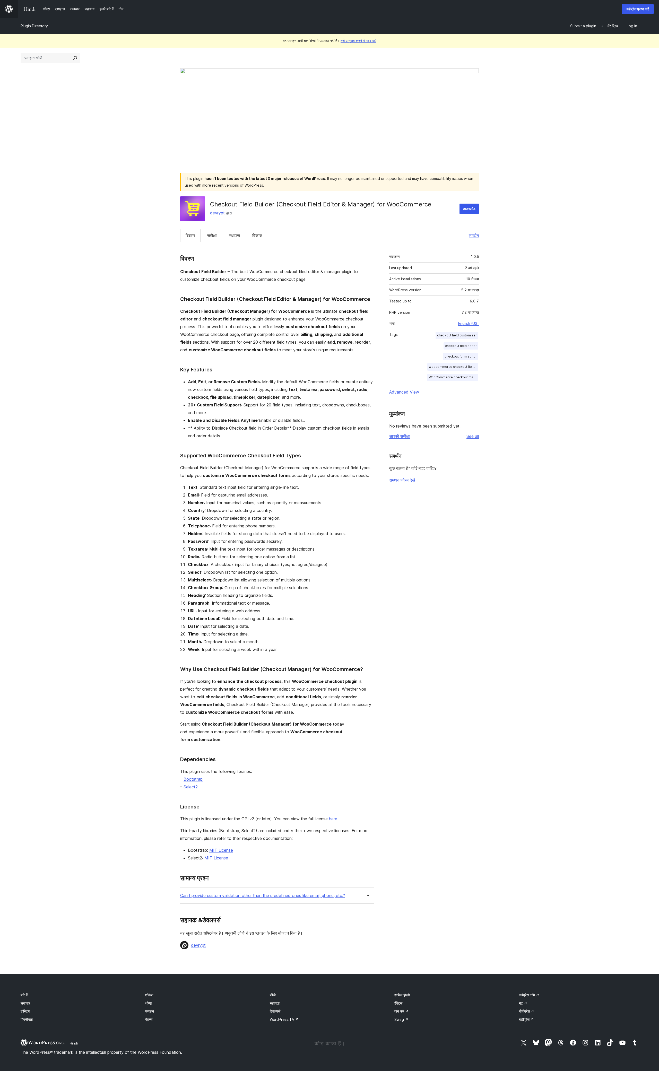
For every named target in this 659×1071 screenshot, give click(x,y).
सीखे (273, 995)
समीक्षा (212, 235)
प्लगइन (149, 1011)
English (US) (468, 323)
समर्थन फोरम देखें (402, 480)
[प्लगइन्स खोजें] (75, 58)
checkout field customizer (457, 335)
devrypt (217, 212)
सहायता (275, 1003)
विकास (257, 235)
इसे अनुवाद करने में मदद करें (358, 40)
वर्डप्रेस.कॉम (529, 995)
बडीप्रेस (526, 1019)
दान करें (401, 1011)
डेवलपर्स (275, 1011)
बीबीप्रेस (526, 1011)
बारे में (24, 995)
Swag (401, 1019)
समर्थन (474, 235)
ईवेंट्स (398, 1003)
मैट (523, 1003)
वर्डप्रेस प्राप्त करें (638, 9)
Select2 (191, 786)
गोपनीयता (27, 1019)
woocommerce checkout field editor (453, 367)
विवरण (190, 235)
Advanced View (404, 392)
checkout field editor (461, 346)
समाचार (25, 1003)
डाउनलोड (469, 208)
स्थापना (234, 235)
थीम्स (148, 1003)
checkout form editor (461, 356)
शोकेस (149, 995)
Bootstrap (193, 779)
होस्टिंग (25, 1011)
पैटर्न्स (148, 1019)
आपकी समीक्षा (399, 436)
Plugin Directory (34, 26)
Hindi (74, 1043)
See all (472, 436)
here (333, 818)
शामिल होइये (402, 995)
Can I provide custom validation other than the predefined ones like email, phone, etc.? (262, 895)
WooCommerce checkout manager (453, 377)
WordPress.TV (284, 1019)
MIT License (221, 850)
